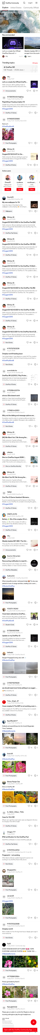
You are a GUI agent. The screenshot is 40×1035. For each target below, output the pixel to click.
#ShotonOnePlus (8, 586)
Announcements (18, 47)
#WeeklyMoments (8, 731)
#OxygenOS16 (7, 109)
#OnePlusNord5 (8, 126)
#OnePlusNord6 (8, 360)
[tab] (5, 8)
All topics (35, 63)
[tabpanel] (20, 522)
